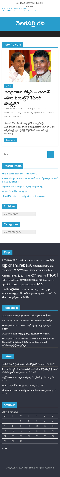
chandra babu (41, 265)
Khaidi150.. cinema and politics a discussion (23, 196)
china (52, 266)
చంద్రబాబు (32, 293)
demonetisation (37, 269)
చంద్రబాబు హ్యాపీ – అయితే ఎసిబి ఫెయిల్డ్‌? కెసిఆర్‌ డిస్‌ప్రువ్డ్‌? (27, 97)
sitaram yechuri (49, 280)
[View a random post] (55, 34)
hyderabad (7, 276)
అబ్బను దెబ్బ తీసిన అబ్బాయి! (14, 9)
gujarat (49, 270)
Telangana (10, 289)
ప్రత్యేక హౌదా (17, 297)
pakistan (15, 280)
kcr (44, 112)
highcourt (38, 112)
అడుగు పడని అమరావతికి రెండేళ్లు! (37, 320)
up (25, 289)
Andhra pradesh (27, 260)
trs (21, 289)
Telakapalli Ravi (33, 108)
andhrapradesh (42, 260)
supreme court (27, 284)
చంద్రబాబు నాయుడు (46, 293)
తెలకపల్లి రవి (30, 22)
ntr (9, 280)
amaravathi (10, 260)
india (15, 275)
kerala (39, 276)
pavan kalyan (27, 279)
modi (52, 275)
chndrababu (27, 112)
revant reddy (14, 116)
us (27, 289)
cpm (27, 270)
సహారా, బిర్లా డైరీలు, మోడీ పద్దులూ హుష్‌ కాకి (31, 315)
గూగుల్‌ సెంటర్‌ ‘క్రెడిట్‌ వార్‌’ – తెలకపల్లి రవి (19, 173)
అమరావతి (6, 293)
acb (18, 112)
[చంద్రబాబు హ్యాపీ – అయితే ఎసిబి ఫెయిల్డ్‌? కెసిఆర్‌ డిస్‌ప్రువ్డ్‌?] (30, 51)
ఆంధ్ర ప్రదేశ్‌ (16, 293)
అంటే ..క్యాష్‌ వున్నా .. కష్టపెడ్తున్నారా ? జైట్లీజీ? (31, 333)
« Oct (4, 448)
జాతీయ (8, 86)
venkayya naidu (37, 289)
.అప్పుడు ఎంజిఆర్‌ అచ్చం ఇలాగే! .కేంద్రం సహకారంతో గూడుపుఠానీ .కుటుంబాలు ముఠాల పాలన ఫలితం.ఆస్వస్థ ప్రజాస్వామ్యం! (28, 342)
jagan (21, 275)
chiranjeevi (7, 269)
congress (19, 270)
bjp (4, 265)
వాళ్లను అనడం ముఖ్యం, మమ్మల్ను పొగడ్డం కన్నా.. (22, 186)
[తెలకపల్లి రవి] (5, 34)
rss (40, 279)
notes (4, 280)
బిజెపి (25, 297)
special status (10, 284)
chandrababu (20, 265)
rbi (36, 280)
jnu (28, 275)
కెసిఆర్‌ (24, 293)
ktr (44, 275)
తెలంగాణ (6, 297)
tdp (40, 283)
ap (52, 260)
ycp (48, 289)
